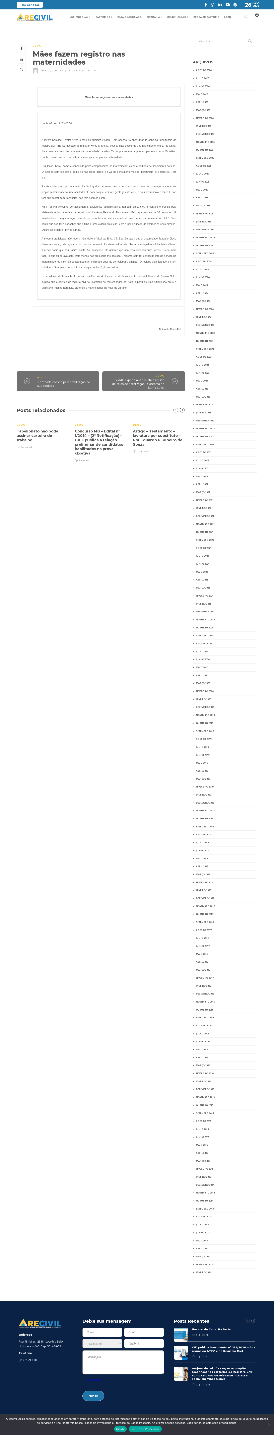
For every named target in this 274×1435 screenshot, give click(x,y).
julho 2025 (202, 173)
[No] (269, 1424)
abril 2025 (202, 197)
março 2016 (203, 1065)
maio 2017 (202, 953)
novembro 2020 (205, 619)
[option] (43, 433)
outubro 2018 (204, 818)
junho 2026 (202, 86)
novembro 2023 (205, 332)
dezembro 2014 (205, 1184)
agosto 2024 (203, 261)
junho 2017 (202, 945)
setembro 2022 (205, 444)
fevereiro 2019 (204, 786)
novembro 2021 (205, 524)
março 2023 (203, 396)
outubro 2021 (204, 531)
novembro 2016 (205, 1001)
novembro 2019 (205, 714)
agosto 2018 (203, 834)
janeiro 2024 (203, 317)
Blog (37, 45)
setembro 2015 (205, 1113)
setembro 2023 (205, 348)
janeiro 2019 (203, 794)
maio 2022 (202, 476)
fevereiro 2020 (204, 691)
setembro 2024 (205, 253)
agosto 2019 (203, 738)
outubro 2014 (204, 1200)
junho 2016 (202, 1041)
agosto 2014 (203, 1216)
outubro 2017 (204, 913)
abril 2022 (202, 484)
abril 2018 (202, 866)
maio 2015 (202, 1144)
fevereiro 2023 (204, 404)
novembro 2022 (205, 428)
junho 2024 (202, 277)
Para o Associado (129, 17)
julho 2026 (202, 78)
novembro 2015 (205, 1097)
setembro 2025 (205, 157)
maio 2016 (202, 1049)
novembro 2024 (205, 237)
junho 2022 (202, 468)
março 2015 (203, 1160)
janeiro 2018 (203, 890)
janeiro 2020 (203, 699)
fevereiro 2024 (204, 309)
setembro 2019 (205, 731)
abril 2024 (202, 293)
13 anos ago (57, 70)
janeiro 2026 (203, 125)
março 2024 (203, 300)
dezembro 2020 (205, 611)
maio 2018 (202, 858)
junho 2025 (202, 181)
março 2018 (203, 874)
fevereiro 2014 (204, 1264)
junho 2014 (202, 1232)
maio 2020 (202, 667)
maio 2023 (202, 380)
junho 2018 (202, 850)
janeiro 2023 (203, 412)
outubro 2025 (204, 149)
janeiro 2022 (203, 507)
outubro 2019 (204, 723)
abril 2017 (202, 961)
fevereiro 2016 (204, 1073)
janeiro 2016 (203, 1081)
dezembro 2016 (205, 993)
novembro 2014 (205, 1192)
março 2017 (203, 969)
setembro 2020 (205, 635)
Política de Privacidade (145, 1429)
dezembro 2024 (205, 229)
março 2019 (203, 778)
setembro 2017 (205, 922)
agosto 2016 (203, 1025)
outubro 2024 (204, 245)
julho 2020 (202, 651)
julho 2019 (202, 746)
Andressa (45, 70)
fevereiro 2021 (204, 595)
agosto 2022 (203, 452)
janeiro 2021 (203, 603)
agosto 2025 (203, 165)
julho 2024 (202, 269)
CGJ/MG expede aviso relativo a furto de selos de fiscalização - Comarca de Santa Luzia (138, 383)
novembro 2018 (205, 810)
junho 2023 (202, 372)
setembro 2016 (205, 1017)
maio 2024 (202, 285)
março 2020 (203, 683)
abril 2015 (202, 1152)
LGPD (227, 17)
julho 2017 (202, 937)
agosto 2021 (203, 547)
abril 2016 (202, 1057)
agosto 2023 (203, 356)
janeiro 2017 (203, 985)
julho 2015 (202, 1129)
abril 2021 (202, 579)
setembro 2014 (205, 1208)
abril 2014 (202, 1248)
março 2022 (203, 492)
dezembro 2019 (205, 706)
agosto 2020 (203, 643)
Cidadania (153, 17)
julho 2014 (202, 1224)
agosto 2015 (203, 1120)
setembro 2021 (205, 539)
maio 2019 (202, 762)
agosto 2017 (203, 930)
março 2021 (203, 587)
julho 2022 (202, 460)
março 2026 (203, 110)
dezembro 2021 (205, 516)
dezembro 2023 (205, 324)
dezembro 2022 (205, 420)
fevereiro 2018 (204, 882)
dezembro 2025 (205, 133)
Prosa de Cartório (206, 17)
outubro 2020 (204, 627)
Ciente (120, 1429)
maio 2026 (202, 94)
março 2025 (203, 205)
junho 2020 (202, 659)
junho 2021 (202, 563)
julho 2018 (202, 842)
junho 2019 (202, 754)
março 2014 (203, 1256)
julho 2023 (202, 364)
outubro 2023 (204, 340)
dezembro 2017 (205, 898)
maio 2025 (202, 189)
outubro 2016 (204, 1009)
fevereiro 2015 (204, 1168)
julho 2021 (202, 555)
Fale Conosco (30, 4)
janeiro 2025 (203, 221)
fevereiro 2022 (204, 500)
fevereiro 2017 (204, 977)
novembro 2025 (205, 141)
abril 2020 (202, 675)
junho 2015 (202, 1137)
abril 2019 (202, 770)
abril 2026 (202, 102)
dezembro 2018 (205, 802)
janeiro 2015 (203, 1176)
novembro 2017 (205, 906)
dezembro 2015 (205, 1089)
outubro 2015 (204, 1105)
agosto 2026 (203, 70)
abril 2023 (202, 388)
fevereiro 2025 (204, 213)
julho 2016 (202, 1033)
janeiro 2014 (203, 1272)
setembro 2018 (205, 826)
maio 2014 (202, 1240)
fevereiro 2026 (204, 118)
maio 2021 (202, 571)
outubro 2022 (204, 436)
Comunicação (176, 17)
